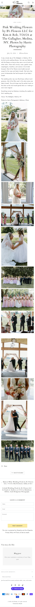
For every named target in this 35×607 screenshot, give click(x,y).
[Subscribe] (33, 577)
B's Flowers (15, 601)
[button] (29, 2)
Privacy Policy (9, 532)
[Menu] (2, 2)
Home (15, 22)
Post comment (18, 526)
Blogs (19, 22)
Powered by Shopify (17, 603)
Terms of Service (21, 532)
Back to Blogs (18, 472)
